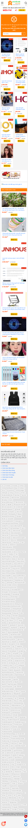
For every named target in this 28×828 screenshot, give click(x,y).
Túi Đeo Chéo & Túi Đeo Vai (8, 793)
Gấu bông (4, 622)
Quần (3, 752)
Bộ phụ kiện (4, 511)
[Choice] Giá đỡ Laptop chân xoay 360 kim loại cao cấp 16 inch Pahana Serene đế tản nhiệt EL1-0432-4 (13, 309)
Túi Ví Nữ (9, 795)
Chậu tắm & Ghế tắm (6, 552)
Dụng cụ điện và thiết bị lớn (16, 566)
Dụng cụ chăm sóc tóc (19, 563)
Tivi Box (13, 783)
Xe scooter (21, 809)
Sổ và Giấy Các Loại (21, 764)
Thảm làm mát (18, 771)
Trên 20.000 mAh (5, 790)
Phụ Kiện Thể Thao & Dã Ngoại (8, 734)
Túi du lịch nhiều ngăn (16, 790)
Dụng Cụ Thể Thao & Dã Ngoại (8, 573)
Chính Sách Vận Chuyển (9, 472)
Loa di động (4, 667)
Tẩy (2, 771)
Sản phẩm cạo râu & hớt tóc (8, 762)
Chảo (9, 530)
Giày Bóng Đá (13, 625)
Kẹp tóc (3, 653)
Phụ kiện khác (14, 726)
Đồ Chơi (15, 585)
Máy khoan (15, 679)
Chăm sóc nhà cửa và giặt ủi (19, 537)
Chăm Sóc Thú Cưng (6, 542)
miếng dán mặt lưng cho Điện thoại (10, 696)
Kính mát (4, 660)
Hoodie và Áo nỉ (18, 648)
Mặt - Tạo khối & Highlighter (8, 689)
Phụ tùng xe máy (15, 741)
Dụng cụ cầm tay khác (7, 563)
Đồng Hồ (13, 618)
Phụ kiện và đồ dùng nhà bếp (17, 738)
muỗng (20, 700)
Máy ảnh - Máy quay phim (15, 670)
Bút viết (3, 518)
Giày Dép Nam (14, 627)
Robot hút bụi (5, 760)
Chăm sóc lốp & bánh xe (16, 533)
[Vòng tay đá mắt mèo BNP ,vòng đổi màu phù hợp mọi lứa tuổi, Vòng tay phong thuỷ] (14, 224)
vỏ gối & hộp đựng (6, 804)
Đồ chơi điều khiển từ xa (17, 589)
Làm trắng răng (11, 663)
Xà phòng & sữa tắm (6, 807)
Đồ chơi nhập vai (15, 596)
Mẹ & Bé (23, 691)
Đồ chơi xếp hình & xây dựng (8, 601)
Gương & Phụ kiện (6, 646)
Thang (24, 771)
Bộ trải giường (12, 514)
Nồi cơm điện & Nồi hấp (16, 708)
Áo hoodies (14, 485)
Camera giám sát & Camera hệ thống (10, 523)
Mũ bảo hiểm (21, 698)
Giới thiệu (5, 466)
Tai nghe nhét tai (5, 769)
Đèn (16, 578)
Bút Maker (19, 516)
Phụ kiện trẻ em (5, 738)
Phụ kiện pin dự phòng (7, 731)
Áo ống (11, 492)
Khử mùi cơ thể (5, 658)
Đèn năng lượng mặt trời (7, 580)
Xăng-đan (15, 807)
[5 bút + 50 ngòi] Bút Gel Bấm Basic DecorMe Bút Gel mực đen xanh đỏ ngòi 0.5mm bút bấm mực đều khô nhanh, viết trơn (13, 384)
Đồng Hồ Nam (20, 618)
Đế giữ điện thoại (19, 580)
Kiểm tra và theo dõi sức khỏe (17, 658)
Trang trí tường (15, 788)
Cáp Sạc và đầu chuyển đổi (16, 526)
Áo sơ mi (17, 492)
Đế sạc (3, 582)
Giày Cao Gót (21, 625)
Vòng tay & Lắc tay (17, 804)
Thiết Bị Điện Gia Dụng (7, 778)
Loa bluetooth (21, 665)
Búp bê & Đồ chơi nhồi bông (8, 516)
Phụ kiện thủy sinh (6, 736)
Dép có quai (15, 556)
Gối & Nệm (4, 644)
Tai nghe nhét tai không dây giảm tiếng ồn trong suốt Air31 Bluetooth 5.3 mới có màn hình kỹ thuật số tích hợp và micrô (13, 334)
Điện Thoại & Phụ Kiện (20, 582)
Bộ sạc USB (19, 511)
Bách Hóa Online (5, 497)
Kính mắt (10, 660)
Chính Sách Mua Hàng (8, 470)
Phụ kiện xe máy (5, 741)
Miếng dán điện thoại (6, 693)
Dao (17, 554)
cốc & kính (4, 554)
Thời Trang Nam (13, 781)
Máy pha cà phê (18, 682)
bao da (10, 500)
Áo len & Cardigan (20, 490)
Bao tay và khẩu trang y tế (8, 502)
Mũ (15, 698)
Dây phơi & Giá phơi (6, 556)
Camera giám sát (19, 521)
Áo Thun (23, 492)
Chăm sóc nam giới (6, 537)
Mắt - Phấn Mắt (17, 686)
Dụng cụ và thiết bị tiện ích (19, 575)
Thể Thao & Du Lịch (15, 774)
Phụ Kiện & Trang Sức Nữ (13, 719)
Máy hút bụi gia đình (6, 679)
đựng (3, 620)
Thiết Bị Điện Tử (17, 778)
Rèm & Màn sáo (18, 757)
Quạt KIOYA (12, 748)
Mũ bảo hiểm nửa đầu (7, 700)
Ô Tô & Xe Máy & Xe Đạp (7, 717)
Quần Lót (4, 757)
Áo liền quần (4, 492)
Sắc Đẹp (18, 762)
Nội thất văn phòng (6, 715)
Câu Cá (22, 528)
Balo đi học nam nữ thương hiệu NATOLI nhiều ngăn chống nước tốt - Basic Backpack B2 (13, 408)
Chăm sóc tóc (16, 542)
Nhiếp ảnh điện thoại (16, 705)
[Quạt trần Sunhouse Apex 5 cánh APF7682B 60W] (7, 72)
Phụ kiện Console (18, 724)
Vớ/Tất (24, 804)
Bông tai (20, 514)
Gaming (20, 620)
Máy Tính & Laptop (12, 684)
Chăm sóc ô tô (5, 540)
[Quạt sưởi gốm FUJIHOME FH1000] (21, 99)
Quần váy (10, 757)
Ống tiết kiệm (23, 717)
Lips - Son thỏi (21, 663)
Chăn (22, 542)
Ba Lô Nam (17, 495)
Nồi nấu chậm (5, 710)
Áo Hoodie (7, 485)
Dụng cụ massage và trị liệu (8, 570)
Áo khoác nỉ (21, 488)
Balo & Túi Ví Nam (15, 497)
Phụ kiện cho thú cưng (7, 724)
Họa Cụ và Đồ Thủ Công (7, 648)
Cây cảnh (4, 530)
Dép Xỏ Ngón (21, 559)
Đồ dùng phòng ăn (6, 608)
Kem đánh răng (22, 651)
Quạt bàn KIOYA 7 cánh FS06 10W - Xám (6, 136)
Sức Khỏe (12, 767)
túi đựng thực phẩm (20, 793)
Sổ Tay (12, 764)
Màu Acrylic (4, 670)
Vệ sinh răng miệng (15, 800)
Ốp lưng (4, 719)
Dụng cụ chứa (5, 566)
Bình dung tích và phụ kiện (20, 504)
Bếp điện (9, 504)
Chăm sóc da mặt (16, 530)
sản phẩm (12, 760)
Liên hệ (4, 479)
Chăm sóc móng (14, 535)
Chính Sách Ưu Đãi (7, 477)
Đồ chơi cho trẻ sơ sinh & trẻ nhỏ (9, 587)
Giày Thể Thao (5, 634)
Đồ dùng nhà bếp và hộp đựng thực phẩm (11, 606)
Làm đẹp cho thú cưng (19, 660)
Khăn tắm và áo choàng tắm (14, 656)
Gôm (18, 644)
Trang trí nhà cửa (5, 788)
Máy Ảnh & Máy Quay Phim (8, 672)
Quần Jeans (21, 755)
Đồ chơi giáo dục (14, 592)
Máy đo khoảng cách (19, 674)
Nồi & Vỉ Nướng (5, 708)
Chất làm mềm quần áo (7, 547)
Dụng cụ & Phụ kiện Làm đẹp (8, 561)
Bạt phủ (3, 504)
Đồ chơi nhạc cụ (5, 596)
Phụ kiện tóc (15, 736)
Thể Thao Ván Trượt (6, 776)
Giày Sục (4, 632)
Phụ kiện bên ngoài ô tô (7, 722)
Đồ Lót (3, 615)
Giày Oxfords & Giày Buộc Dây (16, 630)
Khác (21, 653)
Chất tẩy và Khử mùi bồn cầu (8, 549)
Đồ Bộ (9, 585)
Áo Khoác (21, 485)
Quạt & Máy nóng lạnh (20, 745)
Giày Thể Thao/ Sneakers (7, 637)
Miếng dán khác (17, 693)
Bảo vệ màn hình (19, 502)
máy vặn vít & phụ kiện (7, 686)
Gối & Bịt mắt (22, 641)
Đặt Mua (7, 60)
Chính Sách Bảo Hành (8, 468)
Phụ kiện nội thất (16, 729)
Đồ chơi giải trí (5, 592)
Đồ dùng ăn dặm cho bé (7, 604)
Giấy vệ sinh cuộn (6, 641)
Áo (2, 485)
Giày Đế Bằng (5, 630)
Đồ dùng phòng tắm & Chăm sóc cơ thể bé (11, 611)
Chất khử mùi (13, 544)
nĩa (23, 705)
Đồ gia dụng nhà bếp (6, 613)
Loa (15, 665)
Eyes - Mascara (10, 620)
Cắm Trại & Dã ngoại (14, 528)
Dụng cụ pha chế (20, 570)
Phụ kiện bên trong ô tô (20, 722)
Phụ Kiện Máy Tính (6, 729)
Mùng (15, 700)
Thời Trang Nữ (23, 781)
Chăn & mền (4, 544)
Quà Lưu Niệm (5, 745)
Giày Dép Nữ (22, 627)
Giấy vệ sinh (20, 639)
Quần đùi (14, 755)
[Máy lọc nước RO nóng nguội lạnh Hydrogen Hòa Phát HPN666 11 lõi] (21, 45)
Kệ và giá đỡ (15, 653)
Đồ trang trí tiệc (5, 618)
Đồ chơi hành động (6, 594)
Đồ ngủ (8, 615)
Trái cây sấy (20, 783)
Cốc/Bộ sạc (11, 554)
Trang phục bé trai (13, 786)
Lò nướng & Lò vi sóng (7, 665)
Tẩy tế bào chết (9, 771)
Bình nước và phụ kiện (7, 507)
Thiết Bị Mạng (5, 781)
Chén (14, 552)
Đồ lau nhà (15, 613)
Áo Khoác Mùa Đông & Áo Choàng (9, 488)
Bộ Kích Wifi (20, 507)
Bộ (14, 507)
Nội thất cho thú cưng (15, 710)
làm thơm (4, 663)
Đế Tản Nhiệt (10, 582)
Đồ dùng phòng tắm (17, 608)
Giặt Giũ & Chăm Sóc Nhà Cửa (8, 639)
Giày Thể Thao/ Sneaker (15, 634)
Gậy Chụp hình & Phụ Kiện (14, 622)
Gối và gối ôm (12, 644)
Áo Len (3, 490)
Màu (20, 667)
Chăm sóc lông (5, 533)
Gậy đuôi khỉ (4, 625)
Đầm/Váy (11, 578)
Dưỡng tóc (4, 578)
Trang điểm (4, 786)
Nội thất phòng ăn (16, 712)
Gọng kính (14, 641)
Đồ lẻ (21, 613)
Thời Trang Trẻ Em (6, 783)
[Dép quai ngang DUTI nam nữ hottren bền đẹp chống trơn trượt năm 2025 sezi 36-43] (7, 99)
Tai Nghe (18, 767)
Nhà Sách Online (5, 705)
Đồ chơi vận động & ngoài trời (8, 599)
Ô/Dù (16, 717)
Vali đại (19, 795)
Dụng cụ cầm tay (20, 561)
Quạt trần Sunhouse (18, 750)
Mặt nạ (17, 691)
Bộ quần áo (11, 511)
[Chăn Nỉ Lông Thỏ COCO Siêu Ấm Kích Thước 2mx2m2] (14, 423)
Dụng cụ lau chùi (16, 568)
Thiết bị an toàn (16, 776)
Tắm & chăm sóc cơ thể (16, 769)
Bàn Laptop (4, 500)
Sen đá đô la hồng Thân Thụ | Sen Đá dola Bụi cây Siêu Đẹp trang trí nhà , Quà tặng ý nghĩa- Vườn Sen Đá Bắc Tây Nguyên (13, 210)
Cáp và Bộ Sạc (5, 528)
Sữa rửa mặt (4, 767)
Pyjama (20, 743)
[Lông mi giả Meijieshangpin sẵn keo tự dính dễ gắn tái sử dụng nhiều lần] (14, 349)
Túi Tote (3, 795)
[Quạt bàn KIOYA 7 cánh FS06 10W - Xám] (7, 126)
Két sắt (9, 653)
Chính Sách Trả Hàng (8, 475)
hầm (13, 646)
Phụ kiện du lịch (5, 726)
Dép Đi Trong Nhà (6, 559)
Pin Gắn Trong (13, 743)
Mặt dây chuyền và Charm (8, 691)
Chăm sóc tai (13, 540)
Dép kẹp (14, 559)
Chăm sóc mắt (5, 535)
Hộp (25, 648)
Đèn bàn (21, 578)
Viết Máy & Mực (13, 802)
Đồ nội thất (15, 615)
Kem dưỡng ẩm (12, 651)
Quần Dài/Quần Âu (6, 755)
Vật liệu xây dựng (12, 797)
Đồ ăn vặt (4, 585)
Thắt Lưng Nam (5, 774)
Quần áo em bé (10, 752)
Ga (16, 620)
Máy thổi (4, 684)
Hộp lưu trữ (4, 651)
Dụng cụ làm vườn (6, 568)
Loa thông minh (13, 667)
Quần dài (18, 752)
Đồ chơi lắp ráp (16, 594)
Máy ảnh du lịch (19, 672)
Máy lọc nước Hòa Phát (7, 682)
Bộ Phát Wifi (17, 509)
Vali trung (4, 797)
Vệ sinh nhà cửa (5, 800)
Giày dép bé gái (5, 627)
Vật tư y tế (20, 797)
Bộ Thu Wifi (4, 514)
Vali (14, 795)
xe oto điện (14, 809)
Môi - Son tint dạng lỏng (7, 698)
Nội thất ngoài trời (6, 712)
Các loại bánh (10, 518)
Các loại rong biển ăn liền (7, 521)
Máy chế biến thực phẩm (7, 674)
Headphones (19, 646)
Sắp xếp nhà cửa (5, 764)
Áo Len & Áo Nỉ (10, 490)
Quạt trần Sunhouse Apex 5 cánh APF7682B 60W (7, 82)
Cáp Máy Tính (5, 526)
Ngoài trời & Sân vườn (7, 703)
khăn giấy (4, 656)
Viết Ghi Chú (4, 802)
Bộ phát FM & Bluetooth (7, 509)
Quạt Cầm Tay (5, 748)
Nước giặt (15, 715)
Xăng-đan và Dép (5, 809)
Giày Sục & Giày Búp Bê (13, 632)
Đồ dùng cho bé (18, 604)
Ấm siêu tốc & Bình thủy (7, 495)
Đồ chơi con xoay (5, 589)
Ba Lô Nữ (24, 495)
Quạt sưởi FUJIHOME (6, 750)
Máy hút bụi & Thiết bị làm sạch (9, 677)
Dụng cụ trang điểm (6, 575)
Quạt (12, 745)
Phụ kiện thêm (21, 734)
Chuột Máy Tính (21, 552)
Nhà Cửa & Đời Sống (18, 703)
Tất (24, 769)
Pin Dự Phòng (5, 743)
